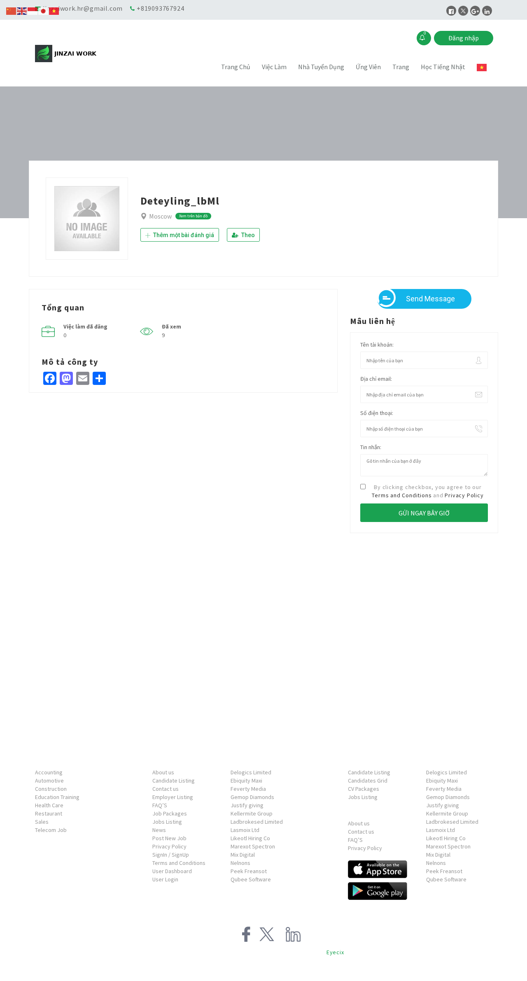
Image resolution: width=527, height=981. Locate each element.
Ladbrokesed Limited (257, 821)
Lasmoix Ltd (245, 830)
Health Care (49, 805)
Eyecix (335, 952)
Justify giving (247, 805)
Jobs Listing (167, 821)
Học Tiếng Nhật (443, 67)
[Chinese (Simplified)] (11, 10)
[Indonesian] (33, 10)
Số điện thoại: (376, 413)
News (159, 830)
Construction (51, 788)
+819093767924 (160, 8)
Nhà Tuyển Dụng (321, 67)
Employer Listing (172, 797)
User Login (165, 879)
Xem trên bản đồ (193, 216)
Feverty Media (248, 788)
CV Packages (363, 788)
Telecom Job (51, 830)
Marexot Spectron (253, 846)
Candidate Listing (173, 780)
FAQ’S (159, 805)
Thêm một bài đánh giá (183, 235)
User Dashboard (172, 871)
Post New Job (169, 838)
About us (163, 772)
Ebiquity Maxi (246, 780)
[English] (22, 10)
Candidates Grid (367, 780)
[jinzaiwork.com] (92, 53)
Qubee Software (251, 879)
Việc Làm (274, 67)
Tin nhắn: (370, 447)
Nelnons (240, 863)
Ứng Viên (368, 67)
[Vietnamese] (482, 67)
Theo (247, 235)
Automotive (49, 780)
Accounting (49, 772)
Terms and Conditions (401, 495)
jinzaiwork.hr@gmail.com (83, 8)
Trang (400, 67)
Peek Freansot (249, 871)
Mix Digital (243, 854)
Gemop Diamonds (252, 797)
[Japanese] (43, 10)
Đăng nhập (463, 38)
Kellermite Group (252, 813)
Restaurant (48, 813)
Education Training (57, 797)
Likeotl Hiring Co (250, 838)
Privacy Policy (464, 495)
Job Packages (169, 813)
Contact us (165, 788)
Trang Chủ (235, 67)
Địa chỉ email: (376, 378)
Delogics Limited (251, 772)
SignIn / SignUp (170, 854)
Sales (42, 821)
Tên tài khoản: (377, 344)
